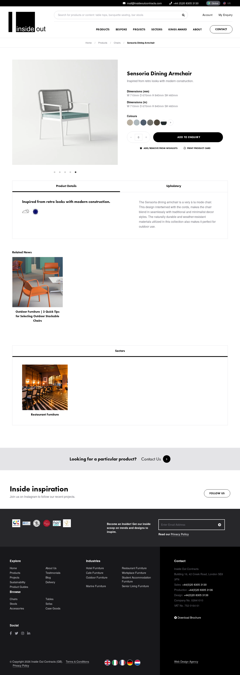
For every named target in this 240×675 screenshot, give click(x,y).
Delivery (50, 582)
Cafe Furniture (94, 573)
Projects (139, 29)
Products (103, 29)
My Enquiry (226, 15)
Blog (48, 577)
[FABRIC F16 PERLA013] (137, 123)
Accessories (17, 608)
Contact (221, 29)
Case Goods (53, 608)
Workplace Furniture (134, 573)
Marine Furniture (96, 586)
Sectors (156, 29)
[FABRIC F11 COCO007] (157, 123)
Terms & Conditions (77, 661)
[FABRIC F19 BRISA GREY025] (150, 123)
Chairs (117, 42)
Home (89, 42)
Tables (49, 599)
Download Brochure (189, 617)
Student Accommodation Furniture (136, 579)
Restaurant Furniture (134, 568)
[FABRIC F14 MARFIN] (130, 123)
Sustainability (17, 582)
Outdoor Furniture (96, 577)
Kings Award (177, 29)
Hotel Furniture (95, 568)
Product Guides (19, 587)
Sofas (49, 603)
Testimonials (53, 573)
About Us (51, 568)
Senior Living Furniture (135, 586)
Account (207, 15)
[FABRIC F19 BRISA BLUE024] (143, 123)
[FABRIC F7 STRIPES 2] (164, 123)
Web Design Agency (186, 661)
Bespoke (121, 29)
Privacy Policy (180, 534)
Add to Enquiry (188, 137)
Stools (13, 603)
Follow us (217, 493)
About (197, 29)
